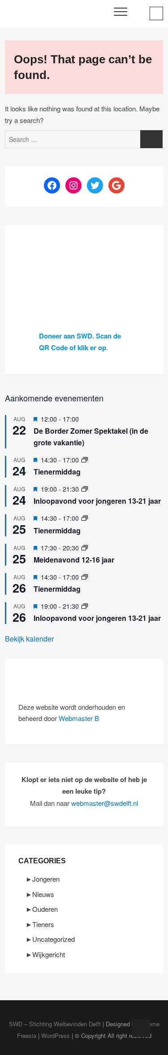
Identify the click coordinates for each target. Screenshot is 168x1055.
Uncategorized (53, 939)
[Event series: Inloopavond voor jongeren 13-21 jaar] (85, 488)
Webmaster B (79, 718)
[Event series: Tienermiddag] (85, 459)
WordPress (55, 1035)
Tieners (43, 924)
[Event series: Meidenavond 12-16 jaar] (85, 547)
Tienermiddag (57, 471)
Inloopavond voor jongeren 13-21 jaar (97, 501)
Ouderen (45, 909)
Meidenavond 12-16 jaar (74, 559)
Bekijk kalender (29, 638)
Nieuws (43, 894)
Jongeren (46, 879)
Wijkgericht (48, 954)
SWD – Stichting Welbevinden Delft (55, 1024)
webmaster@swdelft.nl (104, 803)
